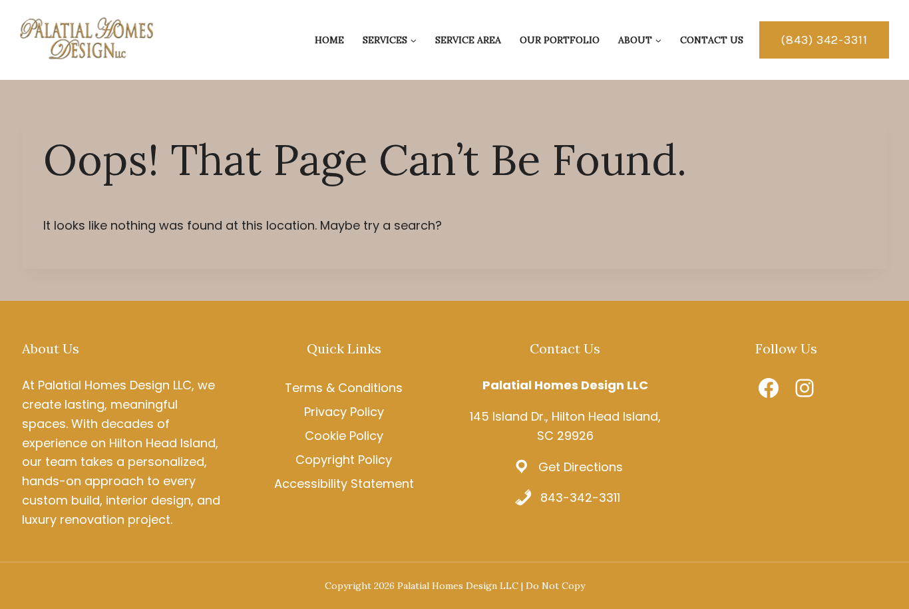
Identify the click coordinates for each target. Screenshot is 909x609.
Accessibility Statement (344, 483)
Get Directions (580, 467)
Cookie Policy (344, 435)
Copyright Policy (343, 459)
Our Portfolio (560, 40)
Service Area (468, 40)
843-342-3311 (580, 497)
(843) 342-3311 (824, 40)
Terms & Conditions (344, 387)
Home (329, 40)
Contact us (711, 40)
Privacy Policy (344, 411)
